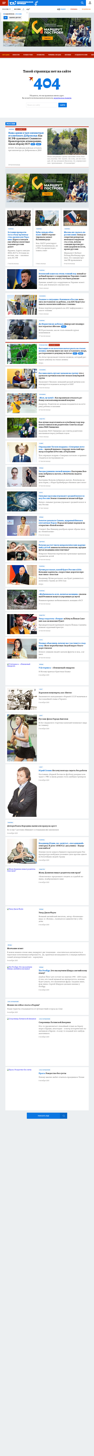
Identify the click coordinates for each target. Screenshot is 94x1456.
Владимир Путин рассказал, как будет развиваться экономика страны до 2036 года (61, 579)
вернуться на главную (62, 98)
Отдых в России (81, 55)
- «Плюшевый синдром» (57, 668)
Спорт (41, 689)
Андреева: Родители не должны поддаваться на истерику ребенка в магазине (62, 405)
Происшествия (43, 345)
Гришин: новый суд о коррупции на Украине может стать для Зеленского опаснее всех (61, 283)
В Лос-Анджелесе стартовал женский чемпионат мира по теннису (63, 724)
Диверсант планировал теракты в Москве (62, 325)
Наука (41, 492)
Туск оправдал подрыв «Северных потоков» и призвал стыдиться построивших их (62, 456)
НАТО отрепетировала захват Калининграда (46, 236)
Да (5, 17)
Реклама (73, 9)
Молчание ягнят (15, 948)
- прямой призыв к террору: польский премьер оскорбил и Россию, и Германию (62, 449)
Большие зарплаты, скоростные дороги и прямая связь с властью (61, 572)
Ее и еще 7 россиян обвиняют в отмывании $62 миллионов (33, 830)
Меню (4, 3)
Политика (11, 129)
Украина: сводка (54, 55)
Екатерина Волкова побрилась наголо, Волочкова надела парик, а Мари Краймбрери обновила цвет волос (62, 481)
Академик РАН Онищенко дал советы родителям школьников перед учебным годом (60, 432)
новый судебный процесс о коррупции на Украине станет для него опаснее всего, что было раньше (63, 276)
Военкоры (40, 55)
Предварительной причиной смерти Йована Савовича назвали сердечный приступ (62, 626)
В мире (41, 443)
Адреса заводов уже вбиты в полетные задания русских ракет (19, 239)
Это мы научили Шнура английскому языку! (63, 971)
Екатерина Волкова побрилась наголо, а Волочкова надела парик (63, 473)
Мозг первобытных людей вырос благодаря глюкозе (62, 645)
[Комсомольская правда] (21, 3)
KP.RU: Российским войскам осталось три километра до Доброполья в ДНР (25, 149)
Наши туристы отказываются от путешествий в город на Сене (35, 1009)
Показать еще (43, 1116)
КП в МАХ (68, 55)
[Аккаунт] (90, 3)
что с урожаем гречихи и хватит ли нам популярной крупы (61, 375)
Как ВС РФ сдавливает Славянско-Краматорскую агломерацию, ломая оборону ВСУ (26, 138)
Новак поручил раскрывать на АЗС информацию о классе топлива (61, 309)
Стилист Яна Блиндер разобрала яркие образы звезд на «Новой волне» (62, 530)
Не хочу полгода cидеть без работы (63, 770)
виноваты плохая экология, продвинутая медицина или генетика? (63, 547)
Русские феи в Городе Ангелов (53, 719)
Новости (16, 55)
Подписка (86, 9)
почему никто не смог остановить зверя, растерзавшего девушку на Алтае (63, 350)
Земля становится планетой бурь (61, 497)
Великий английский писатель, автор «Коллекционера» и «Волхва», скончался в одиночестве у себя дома (61, 918)
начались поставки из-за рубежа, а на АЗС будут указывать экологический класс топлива (62, 301)
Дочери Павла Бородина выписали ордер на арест (32, 826)
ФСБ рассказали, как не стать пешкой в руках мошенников (59, 331)
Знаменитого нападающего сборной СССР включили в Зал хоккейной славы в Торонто (63, 697)
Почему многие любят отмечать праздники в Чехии (61, 1077)
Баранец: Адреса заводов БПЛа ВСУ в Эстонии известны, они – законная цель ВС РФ (19, 254)
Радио (63, 9)
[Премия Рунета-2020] (35, 3)
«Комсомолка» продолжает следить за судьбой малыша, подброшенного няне (61, 877)
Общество (42, 418)
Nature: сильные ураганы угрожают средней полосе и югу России (62, 503)
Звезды (41, 468)
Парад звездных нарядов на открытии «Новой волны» (62, 523)
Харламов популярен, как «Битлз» (55, 692)
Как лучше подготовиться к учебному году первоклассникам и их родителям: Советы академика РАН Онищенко (62, 424)
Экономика (42, 296)
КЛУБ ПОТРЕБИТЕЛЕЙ (13, 1001)
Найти (62, 105)
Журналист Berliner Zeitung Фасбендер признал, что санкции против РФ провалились (74, 256)
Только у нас (28, 55)
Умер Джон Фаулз (47, 912)
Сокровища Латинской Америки (55, 1022)
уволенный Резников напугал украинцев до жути (63, 595)
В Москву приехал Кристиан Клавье (55, 671)
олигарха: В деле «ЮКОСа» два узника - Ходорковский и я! (62, 845)
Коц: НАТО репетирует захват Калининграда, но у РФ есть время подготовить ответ (47, 247)
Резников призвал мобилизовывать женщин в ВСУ (61, 600)
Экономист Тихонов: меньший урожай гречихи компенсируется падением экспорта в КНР (62, 383)
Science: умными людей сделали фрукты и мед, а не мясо (61, 653)
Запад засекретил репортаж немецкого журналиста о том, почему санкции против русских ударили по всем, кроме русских (75, 240)
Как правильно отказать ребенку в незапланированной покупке (61, 399)
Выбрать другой (15, 17)
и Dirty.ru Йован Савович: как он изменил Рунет (62, 619)
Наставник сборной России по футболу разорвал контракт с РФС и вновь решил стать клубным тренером (62, 775)
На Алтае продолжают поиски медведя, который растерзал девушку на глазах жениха (63, 358)
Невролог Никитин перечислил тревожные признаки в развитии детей (62, 554)
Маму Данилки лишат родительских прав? (60, 872)
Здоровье (42, 541)
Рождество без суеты (52, 1073)
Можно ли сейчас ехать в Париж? (23, 1005)
